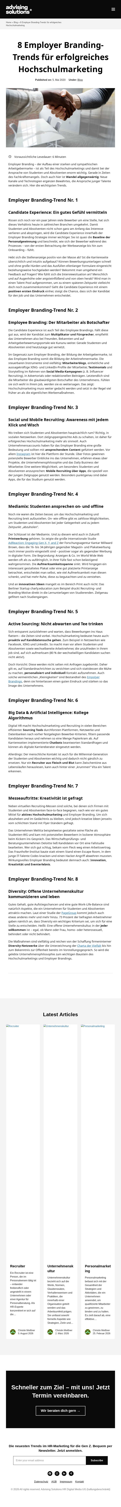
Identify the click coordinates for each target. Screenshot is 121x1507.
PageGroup (68, 913)
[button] (113, 9)
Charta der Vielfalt (89, 946)
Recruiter (17, 1266)
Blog (16, 22)
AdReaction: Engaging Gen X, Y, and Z (33, 543)
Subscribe (97, 1460)
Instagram (23, 454)
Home (8, 22)
